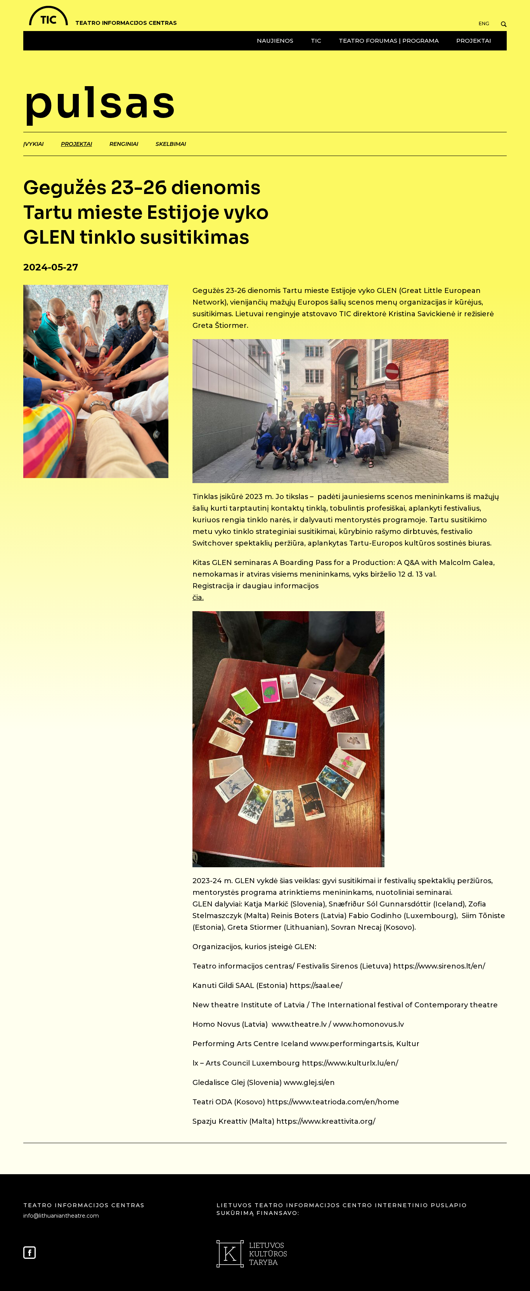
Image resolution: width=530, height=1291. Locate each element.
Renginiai (123, 143)
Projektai (473, 40)
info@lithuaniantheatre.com (61, 1215)
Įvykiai (33, 143)
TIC (316, 40)
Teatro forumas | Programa (389, 40)
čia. (198, 597)
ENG (484, 23)
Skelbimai (171, 143)
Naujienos (275, 40)
